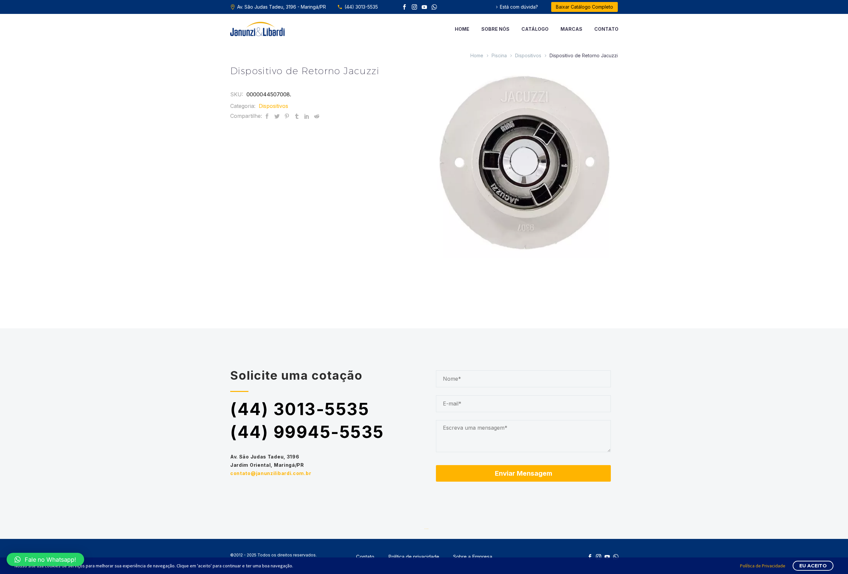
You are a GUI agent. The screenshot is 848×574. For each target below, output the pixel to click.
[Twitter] (277, 116)
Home (462, 29)
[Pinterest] (287, 116)
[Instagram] (414, 7)
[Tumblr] (297, 116)
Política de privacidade (413, 556)
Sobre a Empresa (472, 556)
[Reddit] (317, 116)
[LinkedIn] (307, 116)
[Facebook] (404, 7)
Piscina (499, 55)
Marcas (571, 29)
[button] (45, 559)
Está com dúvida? (519, 7)
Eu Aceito (813, 566)
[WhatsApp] (434, 7)
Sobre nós (495, 29)
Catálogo (535, 29)
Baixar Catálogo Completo (584, 7)
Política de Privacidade (762, 566)
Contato (606, 29)
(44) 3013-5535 (361, 7)
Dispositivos (528, 55)
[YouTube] (424, 7)
